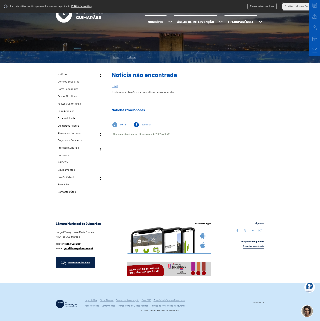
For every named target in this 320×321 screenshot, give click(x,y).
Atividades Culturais (69, 133)
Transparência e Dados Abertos (133, 306)
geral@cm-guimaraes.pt (78, 248)
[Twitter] (245, 230)
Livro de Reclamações (66, 304)
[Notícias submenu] (100, 75)
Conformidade (108, 306)
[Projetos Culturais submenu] (100, 149)
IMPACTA (63, 162)
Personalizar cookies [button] (262, 6)
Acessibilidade (92, 306)
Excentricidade (67, 118)
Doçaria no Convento (70, 140)
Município (155, 22)
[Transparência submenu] (260, 22)
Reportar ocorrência (253, 246)
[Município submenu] (170, 22)
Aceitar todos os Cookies (299, 6)
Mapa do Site (91, 300)
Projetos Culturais (68, 147)
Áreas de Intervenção (195, 22)
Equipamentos (66, 170)
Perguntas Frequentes (252, 241)
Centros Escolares (68, 81)
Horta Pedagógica (68, 89)
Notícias (131, 57)
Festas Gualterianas (69, 103)
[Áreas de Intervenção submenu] (220, 22)
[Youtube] (252, 230)
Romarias (63, 155)
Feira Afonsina (66, 111)
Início (116, 57)
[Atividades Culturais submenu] (100, 134)
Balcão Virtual (66, 177)
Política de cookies (81, 6)
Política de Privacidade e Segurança (168, 306)
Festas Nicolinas (67, 96)
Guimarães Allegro (68, 125)
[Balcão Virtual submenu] (100, 178)
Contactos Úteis (67, 192)
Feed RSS (146, 300)
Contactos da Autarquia (127, 300)
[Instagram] (260, 230)
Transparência (241, 22)
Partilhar (147, 124)
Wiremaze (258, 302)
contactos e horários (79, 262)
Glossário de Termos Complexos (169, 300)
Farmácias (64, 184)
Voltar (123, 124)
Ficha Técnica (107, 300)
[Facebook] (237, 230)
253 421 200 (73, 244)
